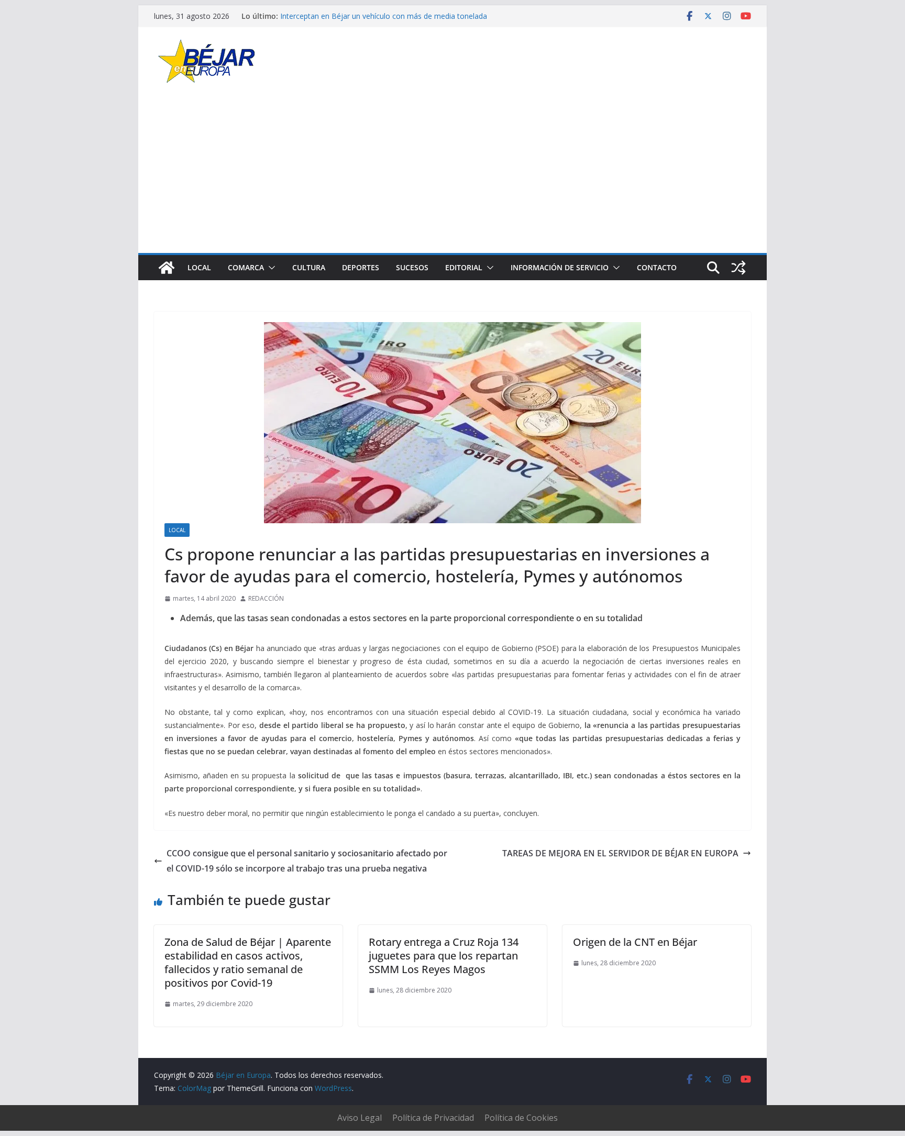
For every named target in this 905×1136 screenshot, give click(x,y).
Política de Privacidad (433, 1117)
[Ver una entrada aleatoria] (738, 267)
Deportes (360, 267)
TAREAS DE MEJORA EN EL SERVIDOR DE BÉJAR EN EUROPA (620, 853)
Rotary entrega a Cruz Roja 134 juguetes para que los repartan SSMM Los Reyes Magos (443, 955)
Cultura (308, 267)
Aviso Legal (359, 1117)
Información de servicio (560, 267)
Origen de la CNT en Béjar (635, 942)
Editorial (463, 267)
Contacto (657, 267)
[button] (269, 267)
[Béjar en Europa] (166, 267)
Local (199, 267)
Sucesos (412, 267)
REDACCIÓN (266, 598)
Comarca (246, 267)
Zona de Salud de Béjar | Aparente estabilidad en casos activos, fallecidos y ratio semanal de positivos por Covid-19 (247, 962)
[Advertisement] (452, 174)
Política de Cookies (521, 1117)
